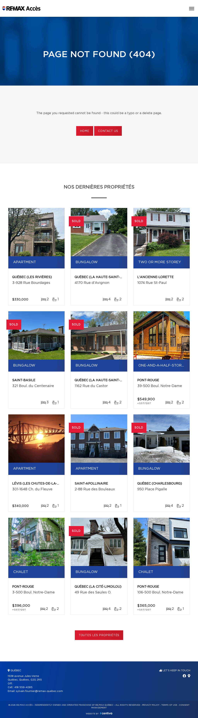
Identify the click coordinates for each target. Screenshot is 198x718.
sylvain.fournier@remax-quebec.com (39, 691)
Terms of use (169, 705)
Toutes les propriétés (99, 635)
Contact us (108, 131)
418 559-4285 (23, 687)
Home (84, 131)
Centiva (106, 713)
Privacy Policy (150, 705)
